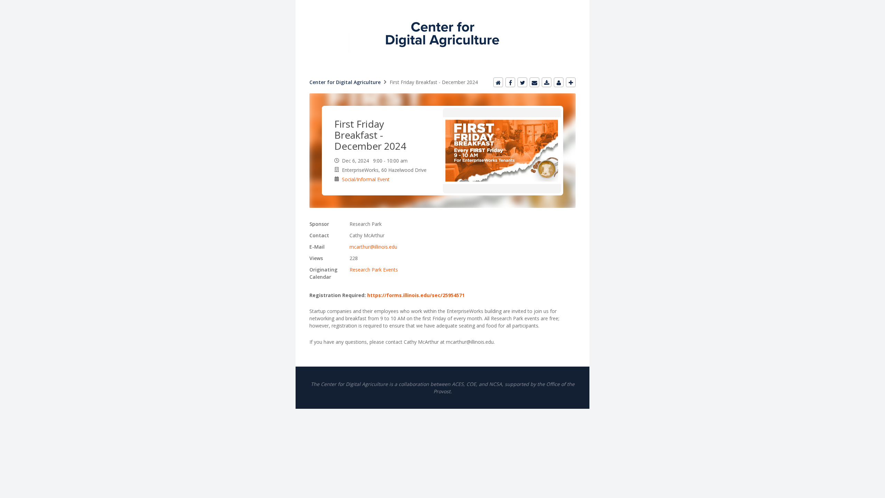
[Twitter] (522, 82)
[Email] (534, 82)
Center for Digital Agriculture (345, 82)
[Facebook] (510, 82)
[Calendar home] (498, 82)
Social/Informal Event (366, 179)
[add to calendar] (546, 82)
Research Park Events (374, 269)
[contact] (558, 82)
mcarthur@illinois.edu (373, 246)
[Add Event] (571, 82)
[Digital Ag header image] (442, 4)
